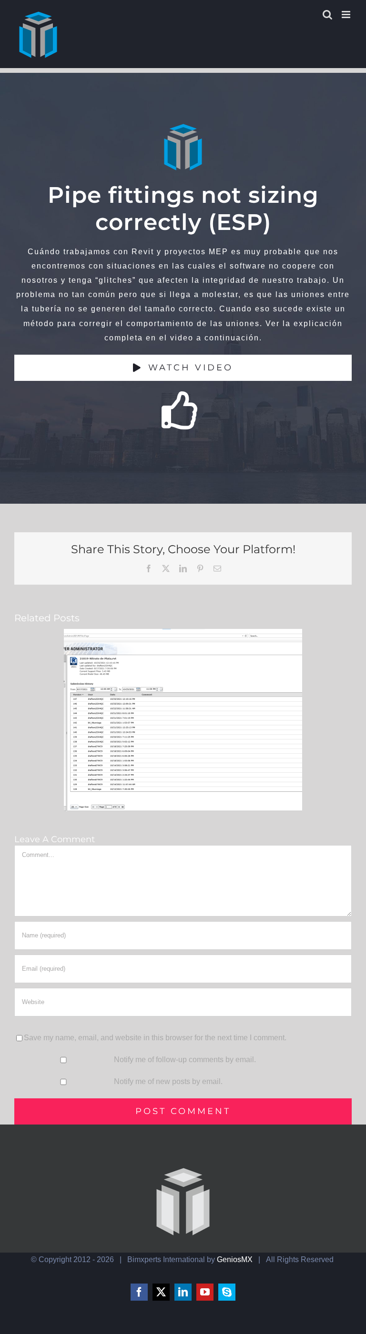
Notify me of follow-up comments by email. (185, 1059)
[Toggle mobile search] (327, 15)
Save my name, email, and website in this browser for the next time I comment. (155, 1038)
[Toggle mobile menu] (347, 15)
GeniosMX (235, 1259)
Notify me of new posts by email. (168, 1081)
